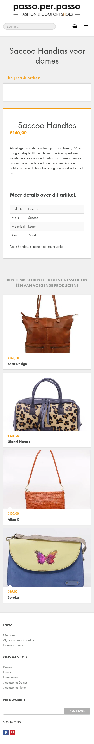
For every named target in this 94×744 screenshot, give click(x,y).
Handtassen (10, 677)
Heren (7, 672)
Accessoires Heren (14, 687)
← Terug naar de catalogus (21, 77)
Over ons (9, 635)
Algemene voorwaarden (18, 640)
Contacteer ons (13, 645)
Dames (7, 667)
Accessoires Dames (15, 682)
